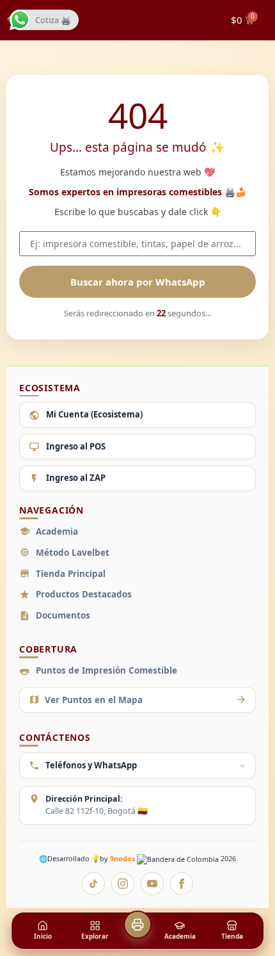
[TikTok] (93, 883)
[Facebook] (181, 883)
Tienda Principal (71, 573)
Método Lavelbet (72, 552)
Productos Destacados (84, 594)
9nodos (123, 858)
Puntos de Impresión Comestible (106, 670)
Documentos (63, 615)
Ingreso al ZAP (76, 477)
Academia (57, 531)
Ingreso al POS (76, 446)
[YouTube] (152, 883)
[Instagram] (122, 883)
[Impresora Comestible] (137, 925)
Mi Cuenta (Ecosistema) (94, 414)
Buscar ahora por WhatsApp (137, 281)
